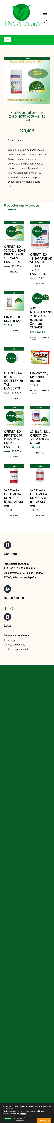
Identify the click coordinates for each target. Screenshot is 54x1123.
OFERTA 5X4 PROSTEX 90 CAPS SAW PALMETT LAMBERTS (13, 439)
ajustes (23, 1113)
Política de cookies (14, 645)
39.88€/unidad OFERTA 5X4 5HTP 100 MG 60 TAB (40, 437)
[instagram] (11, 608)
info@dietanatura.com (16, 564)
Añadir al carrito (35, 338)
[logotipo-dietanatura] (22, 4)
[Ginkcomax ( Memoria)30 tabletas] (40, 357)
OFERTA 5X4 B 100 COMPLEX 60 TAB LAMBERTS (13, 381)
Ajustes (19, 1119)
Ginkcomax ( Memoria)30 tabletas (39, 377)
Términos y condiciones (17, 635)
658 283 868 (28, 568)
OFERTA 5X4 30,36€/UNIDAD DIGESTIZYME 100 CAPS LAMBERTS (15, 254)
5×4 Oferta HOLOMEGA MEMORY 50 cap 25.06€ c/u (39, 498)
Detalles (15, 272)
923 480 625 (11, 568)
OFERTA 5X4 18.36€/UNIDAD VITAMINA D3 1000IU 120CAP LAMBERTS (41, 264)
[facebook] (5, 608)
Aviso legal (10, 640)
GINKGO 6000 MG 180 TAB (13, 319)
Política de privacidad (16, 649)
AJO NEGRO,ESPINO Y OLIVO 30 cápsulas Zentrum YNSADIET (41, 318)
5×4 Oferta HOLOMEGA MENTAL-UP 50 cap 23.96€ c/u (13, 498)
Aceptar (8, 1119)
